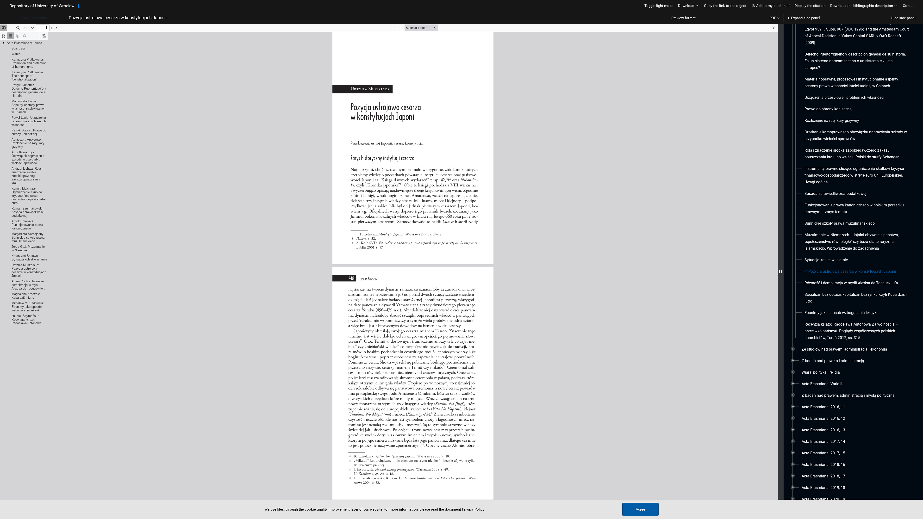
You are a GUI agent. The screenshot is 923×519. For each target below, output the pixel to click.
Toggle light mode (658, 6)
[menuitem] (857, 26)
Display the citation (809, 6)
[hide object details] (781, 271)
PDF (772, 18)
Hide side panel (903, 18)
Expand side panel (805, 18)
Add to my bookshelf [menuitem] (773, 6)
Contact (909, 6)
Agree (640, 509)
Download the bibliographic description (861, 6)
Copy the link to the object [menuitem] (725, 6)
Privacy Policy (473, 509)
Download (686, 6)
